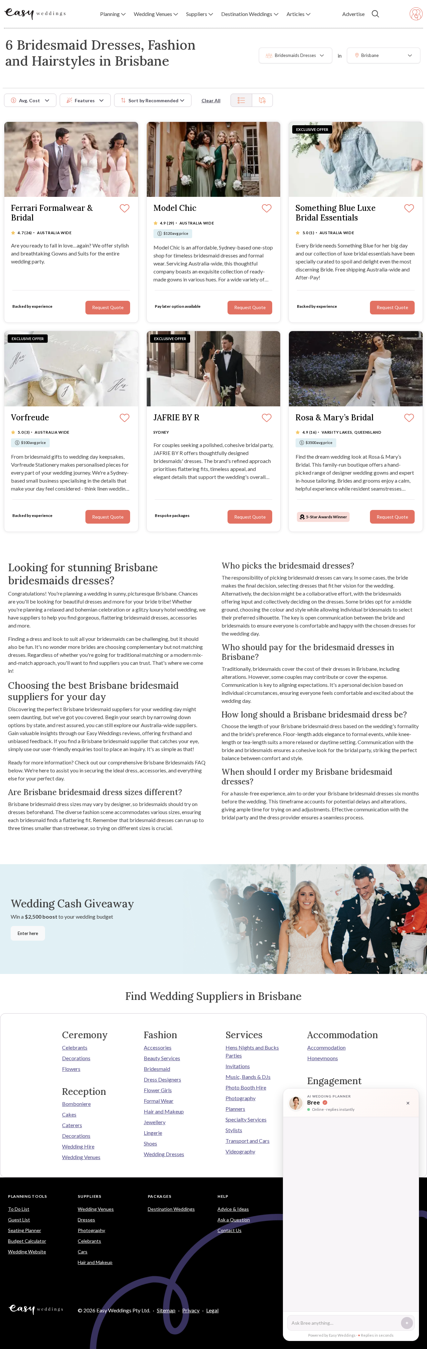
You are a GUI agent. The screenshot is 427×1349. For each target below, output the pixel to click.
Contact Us (230, 1230)
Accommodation (326, 1047)
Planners (235, 1109)
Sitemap (166, 1310)
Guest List (19, 1219)
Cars (82, 1251)
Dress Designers (162, 1079)
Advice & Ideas (233, 1209)
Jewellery (154, 1122)
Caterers (72, 1125)
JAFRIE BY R (176, 418)
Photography (241, 1098)
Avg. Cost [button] (29, 100)
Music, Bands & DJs (248, 1077)
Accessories (157, 1047)
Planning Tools (27, 1196)
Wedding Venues (81, 1157)
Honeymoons (322, 1058)
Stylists (234, 1130)
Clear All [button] (211, 100)
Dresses (86, 1219)
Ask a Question (234, 1219)
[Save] (124, 209)
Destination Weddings (171, 1209)
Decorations (76, 1058)
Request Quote (107, 307)
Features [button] (85, 100)
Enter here (28, 933)
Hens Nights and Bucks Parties (252, 1051)
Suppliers (89, 1196)
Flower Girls (158, 1090)
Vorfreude (30, 418)
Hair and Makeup (164, 1111)
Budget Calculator (27, 1241)
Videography (240, 1151)
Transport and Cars (248, 1140)
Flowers (71, 1069)
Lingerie (153, 1132)
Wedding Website (27, 1251)
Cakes (69, 1114)
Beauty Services (162, 1058)
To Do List (18, 1209)
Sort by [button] (153, 100)
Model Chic (174, 208)
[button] (112, 14)
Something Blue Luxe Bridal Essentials (336, 213)
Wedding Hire (78, 1146)
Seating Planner (24, 1230)
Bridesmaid (157, 1069)
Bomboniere (76, 1104)
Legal (212, 1310)
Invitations (238, 1066)
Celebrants (74, 1047)
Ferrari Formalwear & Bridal (52, 213)
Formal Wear (158, 1101)
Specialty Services (246, 1119)
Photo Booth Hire (246, 1087)
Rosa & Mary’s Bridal (335, 418)
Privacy (190, 1310)
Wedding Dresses (164, 1154)
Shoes (150, 1143)
